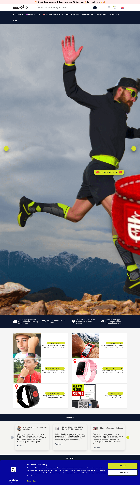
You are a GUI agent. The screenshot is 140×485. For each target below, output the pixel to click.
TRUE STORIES (101, 14)
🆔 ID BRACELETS (32, 14)
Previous (6, 148)
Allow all (123, 466)
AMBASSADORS (87, 14)
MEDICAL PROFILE (72, 14)
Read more (21, 446)
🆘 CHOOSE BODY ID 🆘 (109, 172)
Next (133, 148)
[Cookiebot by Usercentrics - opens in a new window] (13, 481)
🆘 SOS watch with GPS (52, 14)
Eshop (19, 14)
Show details (31, 481)
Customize (122, 472)
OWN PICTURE (114, 14)
